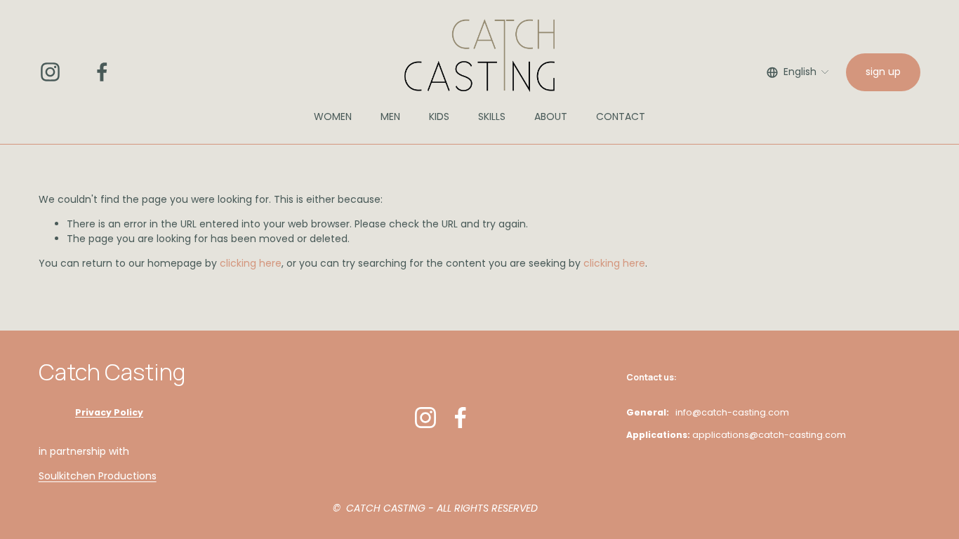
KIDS (439, 116)
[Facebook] (102, 72)
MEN (390, 116)
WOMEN (333, 116)
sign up (883, 72)
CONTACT (620, 116)
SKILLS (491, 116)
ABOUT (550, 116)
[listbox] (798, 72)
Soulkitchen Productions (98, 476)
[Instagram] (50, 72)
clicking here (251, 263)
